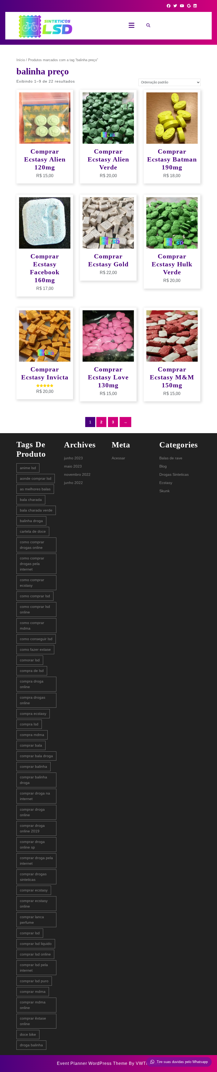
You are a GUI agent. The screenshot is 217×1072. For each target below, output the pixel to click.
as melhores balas (35, 489)
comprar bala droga (36, 756)
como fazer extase (35, 649)
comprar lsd (30, 933)
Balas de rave (170, 458)
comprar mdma (33, 991)
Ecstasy (165, 483)
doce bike (28, 1034)
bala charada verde (36, 510)
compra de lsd (32, 671)
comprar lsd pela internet (34, 967)
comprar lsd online (35, 954)
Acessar (118, 458)
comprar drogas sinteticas (33, 877)
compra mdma (32, 735)
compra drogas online (32, 700)
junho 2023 (73, 458)
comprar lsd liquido (36, 943)
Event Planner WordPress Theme (93, 1063)
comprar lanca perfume (32, 920)
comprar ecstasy (34, 890)
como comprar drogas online (32, 545)
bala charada (31, 499)
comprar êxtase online (33, 1021)
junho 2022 (73, 483)
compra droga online (31, 684)
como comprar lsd (35, 596)
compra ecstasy (33, 713)
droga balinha (31, 1045)
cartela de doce (33, 531)
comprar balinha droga (33, 780)
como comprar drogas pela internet (32, 563)
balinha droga (31, 521)
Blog (163, 466)
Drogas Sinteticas (174, 474)
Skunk (164, 491)
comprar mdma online (33, 1005)
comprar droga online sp (32, 844)
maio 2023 (73, 466)
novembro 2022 (77, 474)
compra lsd (29, 724)
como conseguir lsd (36, 639)
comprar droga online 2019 (32, 828)
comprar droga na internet (35, 796)
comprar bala (31, 745)
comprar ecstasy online (34, 903)
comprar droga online (32, 812)
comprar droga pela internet (36, 860)
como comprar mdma (32, 625)
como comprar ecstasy (32, 582)
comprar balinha (33, 766)
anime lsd (28, 468)
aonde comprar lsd (35, 478)
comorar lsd (30, 660)
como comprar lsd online (35, 609)
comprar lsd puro (34, 981)
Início (20, 60)
